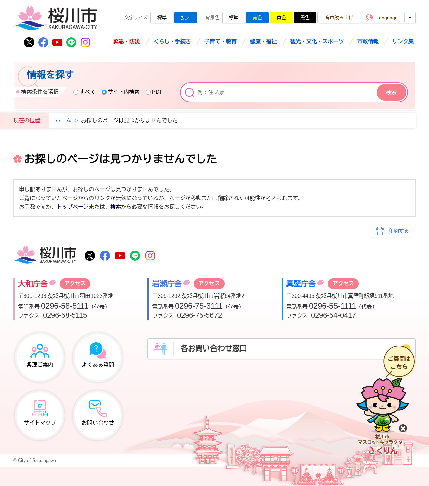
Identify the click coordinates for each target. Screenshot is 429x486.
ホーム (63, 120)
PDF (157, 92)
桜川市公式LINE (71, 42)
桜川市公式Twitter (29, 42)
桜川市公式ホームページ (55, 18)
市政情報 (368, 41)
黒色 (305, 17)
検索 (115, 207)
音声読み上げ (339, 17)
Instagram (85, 42)
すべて (87, 92)
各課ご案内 (39, 365)
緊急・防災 (126, 41)
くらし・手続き (172, 41)
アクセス (75, 283)
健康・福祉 (263, 41)
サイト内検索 (124, 92)
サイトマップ (40, 423)
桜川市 (44, 255)
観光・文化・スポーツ (317, 41)
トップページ (73, 207)
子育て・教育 (220, 41)
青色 (257, 17)
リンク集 (403, 41)
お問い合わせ (98, 423)
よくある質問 (98, 365)
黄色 (281, 17)
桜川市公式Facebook (43, 42)
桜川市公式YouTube (57, 42)
